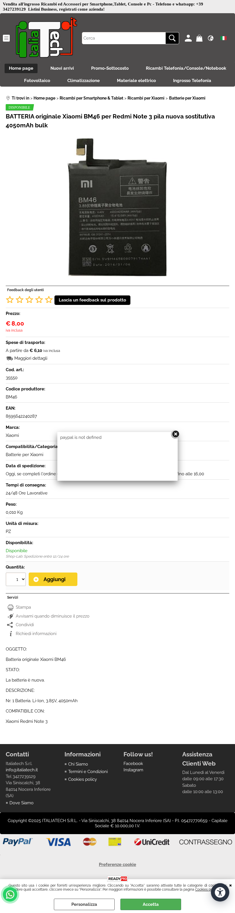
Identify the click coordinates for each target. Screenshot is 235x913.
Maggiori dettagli (30, 358)
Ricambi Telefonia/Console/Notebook (186, 68)
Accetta (151, 904)
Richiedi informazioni (36, 633)
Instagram (133, 769)
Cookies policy (206, 889)
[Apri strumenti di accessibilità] (220, 892)
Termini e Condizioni (88, 771)
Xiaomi (12, 435)
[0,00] (200, 38)
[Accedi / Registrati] (189, 38)
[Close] (175, 434)
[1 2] (16, 580)
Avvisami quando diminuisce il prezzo (52, 616)
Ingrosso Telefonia (192, 80)
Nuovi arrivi (62, 68)
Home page (21, 68)
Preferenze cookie (117, 864)
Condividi (25, 624)
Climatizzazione (83, 80)
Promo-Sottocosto (110, 68)
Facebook (133, 763)
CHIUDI (230, 885)
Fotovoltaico (37, 80)
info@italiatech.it (22, 769)
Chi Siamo (78, 764)
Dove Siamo (21, 802)
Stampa (23, 607)
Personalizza (84, 904)
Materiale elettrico (136, 80)
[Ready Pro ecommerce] (117, 879)
